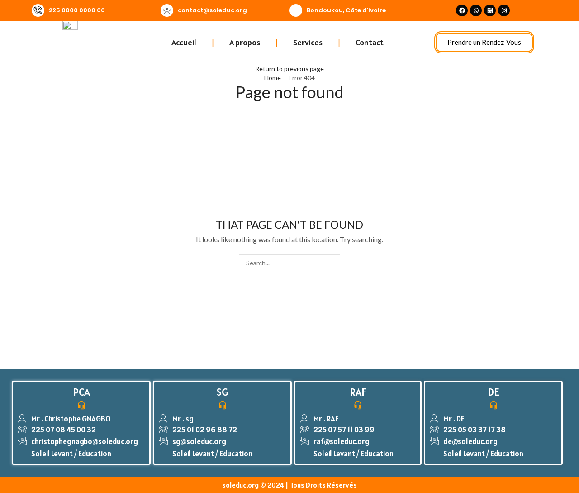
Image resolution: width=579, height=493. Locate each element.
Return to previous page (289, 68)
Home (272, 77)
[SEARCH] (331, 262)
